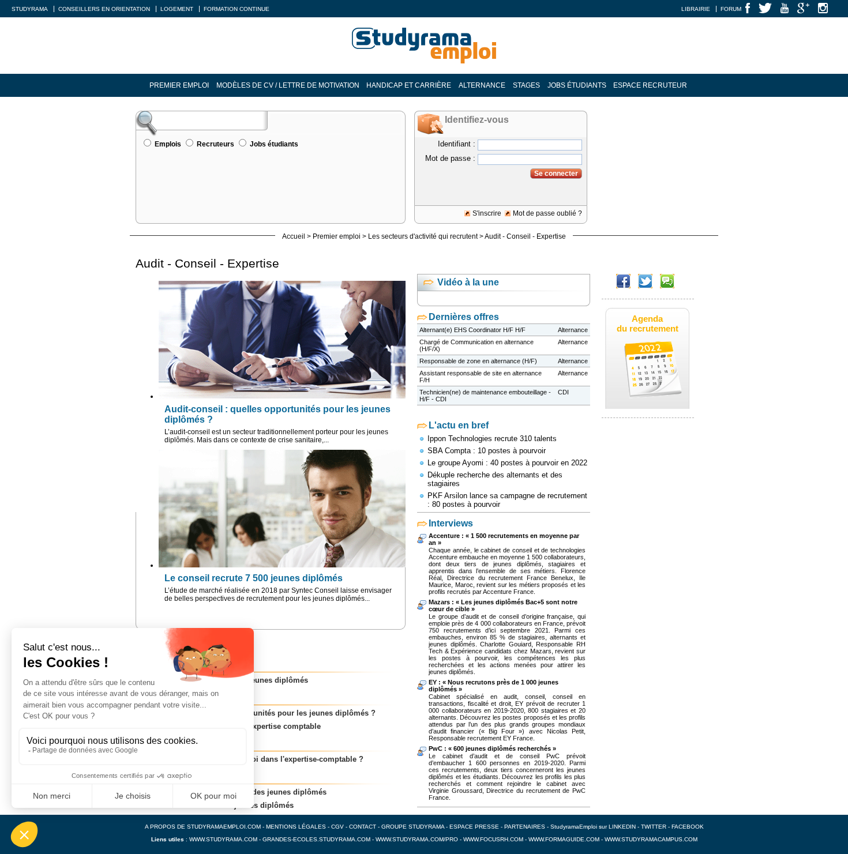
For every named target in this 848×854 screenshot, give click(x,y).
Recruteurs (215, 144)
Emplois (168, 144)
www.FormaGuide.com (563, 839)
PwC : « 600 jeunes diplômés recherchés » (492, 748)
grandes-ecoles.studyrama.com (316, 839)
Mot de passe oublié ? (547, 213)
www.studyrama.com (223, 839)
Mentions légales (296, 826)
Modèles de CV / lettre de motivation (287, 85)
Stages (526, 85)
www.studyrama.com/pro (417, 839)
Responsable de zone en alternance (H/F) (478, 361)
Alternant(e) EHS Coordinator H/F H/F (472, 329)
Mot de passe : (450, 158)
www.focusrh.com (493, 839)
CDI (563, 392)
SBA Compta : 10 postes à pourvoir (486, 450)
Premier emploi (179, 85)
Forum (731, 9)
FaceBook (687, 826)
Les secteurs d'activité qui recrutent (423, 236)
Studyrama (30, 9)
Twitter (654, 826)
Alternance (482, 85)
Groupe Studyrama (412, 826)
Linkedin (622, 826)
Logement (176, 9)
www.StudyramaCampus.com (651, 839)
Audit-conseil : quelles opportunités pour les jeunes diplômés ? (261, 713)
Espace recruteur (650, 85)
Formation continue (236, 9)
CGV (337, 826)
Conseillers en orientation (104, 9)
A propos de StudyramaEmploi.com (203, 826)
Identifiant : (456, 144)
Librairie (695, 9)
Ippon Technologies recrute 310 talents (492, 438)
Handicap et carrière (408, 85)
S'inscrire (486, 213)
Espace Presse (474, 826)
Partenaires (524, 826)
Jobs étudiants (576, 85)
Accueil (293, 236)
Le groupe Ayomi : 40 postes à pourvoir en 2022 (507, 462)
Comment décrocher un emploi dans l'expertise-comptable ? (255, 759)
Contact (362, 826)
